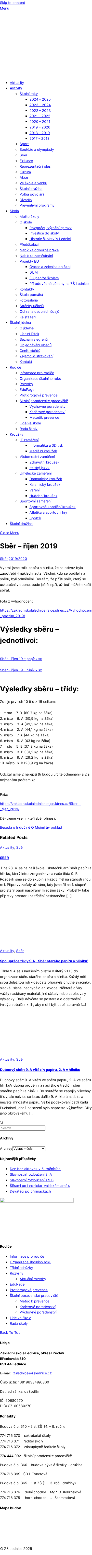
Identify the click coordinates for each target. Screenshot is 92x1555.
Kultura (25, 172)
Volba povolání (32, 194)
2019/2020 (18, 559)
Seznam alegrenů (34, 339)
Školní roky (29, 94)
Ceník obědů (30, 350)
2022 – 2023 (40, 110)
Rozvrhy (26, 384)
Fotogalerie (29, 300)
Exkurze (26, 161)
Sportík (35, 518)
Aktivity (16, 88)
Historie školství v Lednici (50, 239)
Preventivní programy (37, 205)
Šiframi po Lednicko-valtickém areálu (40, 1186)
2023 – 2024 (40, 105)
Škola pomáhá (31, 294)
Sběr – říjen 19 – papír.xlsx (21, 659)
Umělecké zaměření (36, 473)
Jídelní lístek (29, 334)
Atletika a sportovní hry (48, 512)
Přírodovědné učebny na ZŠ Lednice (59, 283)
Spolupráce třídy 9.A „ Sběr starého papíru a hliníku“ (44, 961)
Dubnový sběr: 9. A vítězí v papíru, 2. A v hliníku (40, 1070)
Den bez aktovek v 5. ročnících (35, 1169)
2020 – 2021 (39, 121)
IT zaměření (29, 440)
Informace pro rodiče (37, 373)
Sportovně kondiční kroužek (52, 507)
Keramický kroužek (44, 484)
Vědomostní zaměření (37, 456)
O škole (26, 222)
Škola (14, 211)
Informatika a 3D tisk (46, 445)
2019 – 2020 (39, 127)
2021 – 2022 (39, 116)
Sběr (23, 155)
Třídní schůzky (21, 1267)
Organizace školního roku (40, 378)
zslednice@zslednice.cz (32, 1373)
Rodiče (15, 367)
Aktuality (17, 83)
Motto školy (29, 216)
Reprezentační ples (35, 166)
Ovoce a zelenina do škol (49, 267)
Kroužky (16, 434)
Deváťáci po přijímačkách (30, 1191)
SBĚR (4, 858)
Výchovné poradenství (47, 406)
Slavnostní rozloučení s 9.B (31, 1180)
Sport (24, 144)
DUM (33, 272)
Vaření (34, 490)
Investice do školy (44, 233)
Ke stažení (28, 317)
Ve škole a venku (33, 183)
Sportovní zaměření (35, 501)
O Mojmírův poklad (46, 827)
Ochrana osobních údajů (39, 311)
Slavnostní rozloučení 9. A (31, 1174)
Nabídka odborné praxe (39, 250)
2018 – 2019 (39, 133)
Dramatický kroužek (45, 479)
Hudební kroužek (43, 496)
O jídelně (27, 328)
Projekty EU (29, 261)
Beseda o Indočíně (15, 827)
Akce (24, 177)
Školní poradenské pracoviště (44, 401)
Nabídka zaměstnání (36, 256)
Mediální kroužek (43, 451)
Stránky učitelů (32, 306)
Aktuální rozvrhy (33, 1279)
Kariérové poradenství (47, 412)
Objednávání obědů (36, 345)
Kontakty (27, 289)
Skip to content (12, 2)
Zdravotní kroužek (44, 462)
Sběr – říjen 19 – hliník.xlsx (21, 670)
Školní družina (31, 188)
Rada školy (29, 429)
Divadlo (26, 200)
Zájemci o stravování (36, 356)
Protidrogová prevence (38, 395)
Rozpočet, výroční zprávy (50, 228)
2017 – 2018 (39, 138)
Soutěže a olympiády (37, 149)
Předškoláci (29, 244)
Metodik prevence (44, 417)
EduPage (27, 389)
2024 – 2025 (40, 99)
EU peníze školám (44, 278)
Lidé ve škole (30, 423)
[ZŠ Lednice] (46, 73)
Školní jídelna (20, 322)
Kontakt (26, 362)
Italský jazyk (39, 468)
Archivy (6, 1148)
